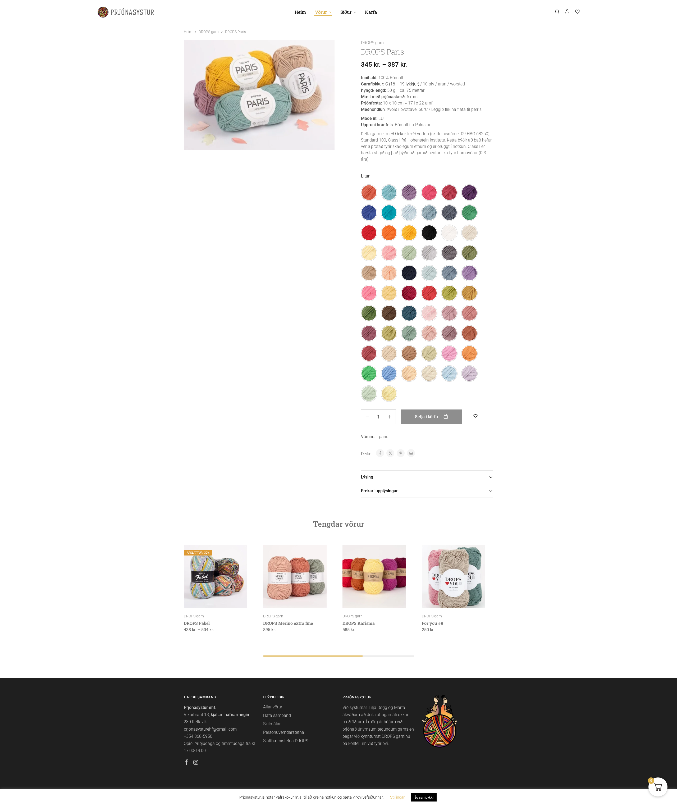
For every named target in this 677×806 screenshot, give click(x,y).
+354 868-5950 (198, 736)
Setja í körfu (427, 416)
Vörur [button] (321, 12)
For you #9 (432, 623)
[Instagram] (195, 763)
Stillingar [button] (397, 797)
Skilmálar (272, 723)
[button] (369, 193)
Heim (300, 12)
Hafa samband (277, 715)
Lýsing (367, 477)
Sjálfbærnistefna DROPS (285, 740)
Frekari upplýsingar (379, 490)
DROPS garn (209, 32)
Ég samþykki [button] (423, 797)
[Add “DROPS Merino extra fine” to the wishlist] (308, 600)
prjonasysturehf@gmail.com (210, 729)
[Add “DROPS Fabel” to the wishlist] (229, 600)
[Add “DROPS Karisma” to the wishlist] (387, 600)
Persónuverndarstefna (283, 732)
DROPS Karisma (358, 623)
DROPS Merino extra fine (288, 623)
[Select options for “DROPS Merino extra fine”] (281, 600)
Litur (365, 176)
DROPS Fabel (197, 623)
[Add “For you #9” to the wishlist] (467, 600)
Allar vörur (272, 706)
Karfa (371, 12)
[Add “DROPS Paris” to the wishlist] (475, 415)
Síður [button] (345, 12)
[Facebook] (186, 763)
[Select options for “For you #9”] (439, 600)
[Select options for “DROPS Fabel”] (201, 600)
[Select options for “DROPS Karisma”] (360, 600)
